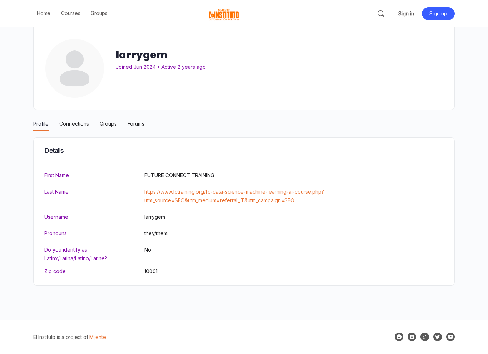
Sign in (406, 13)
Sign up (438, 13)
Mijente (97, 337)
